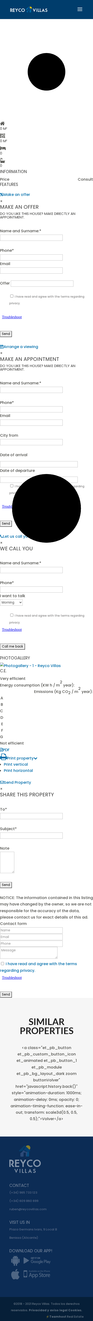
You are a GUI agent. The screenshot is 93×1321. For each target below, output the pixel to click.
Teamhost (57, 1317)
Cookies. (75, 1310)
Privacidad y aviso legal (48, 1310)
